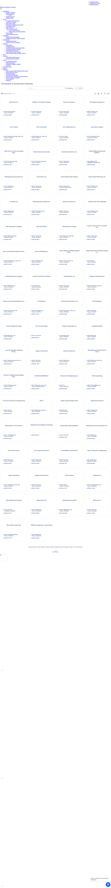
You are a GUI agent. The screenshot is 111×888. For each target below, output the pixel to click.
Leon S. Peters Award (14, 30)
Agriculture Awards (10, 26)
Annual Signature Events (12, 34)
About (4, 60)
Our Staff (8, 65)
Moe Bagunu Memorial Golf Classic (14, 24)
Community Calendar (11, 22)
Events (4, 19)
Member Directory (10, 16)
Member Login (9, 18)
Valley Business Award (11, 29)
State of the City (10, 27)
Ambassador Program (11, 41)
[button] (2, 93)
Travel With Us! (10, 79)
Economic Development (12, 75)
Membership (6, 11)
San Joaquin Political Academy (13, 49)
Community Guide (93, 1)
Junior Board (9, 45)
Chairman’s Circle (7, 66)
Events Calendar (41, 547)
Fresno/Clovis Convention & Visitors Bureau (16, 76)
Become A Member (10, 12)
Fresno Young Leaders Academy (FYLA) (16, 53)
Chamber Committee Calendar (13, 64)
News (4, 54)
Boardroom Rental (93, 4)
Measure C (8, 80)
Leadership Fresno (10, 46)
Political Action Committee (12, 58)
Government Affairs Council (13, 57)
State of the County (10, 23)
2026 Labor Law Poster (11, 72)
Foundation (5, 35)
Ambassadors (6, 39)
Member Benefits (10, 14)
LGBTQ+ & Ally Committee (13, 42)
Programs (5, 43)
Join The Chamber (78, 547)
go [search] (80, 88)
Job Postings (65, 547)
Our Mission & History (11, 61)
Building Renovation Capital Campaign (15, 38)
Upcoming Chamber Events (12, 20)
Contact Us (71, 547)
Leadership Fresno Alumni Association (15, 48)
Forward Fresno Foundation (12, 37)
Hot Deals (48, 547)
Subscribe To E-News (94, 3)
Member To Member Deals (56, 547)
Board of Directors (10, 62)
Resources (5, 69)
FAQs (10, 15)
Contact (5, 68)
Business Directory (33, 547)
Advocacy (5, 56)
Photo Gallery (9, 33)
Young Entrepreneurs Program (13, 52)
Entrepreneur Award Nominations (17, 31)
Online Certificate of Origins (13, 77)
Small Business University (12, 50)
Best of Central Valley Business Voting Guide (17, 71)
